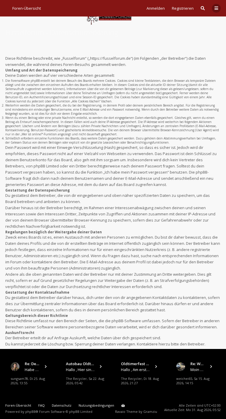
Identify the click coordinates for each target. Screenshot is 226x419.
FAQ (41, 405)
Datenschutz (62, 405)
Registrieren (183, 8)
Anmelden (156, 8)
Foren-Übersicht (18, 405)
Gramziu (150, 411)
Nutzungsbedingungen (96, 405)
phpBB (30, 411)
